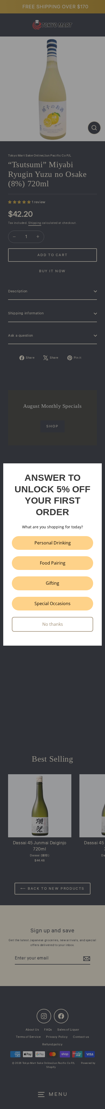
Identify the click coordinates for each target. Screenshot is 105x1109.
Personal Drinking (52, 543)
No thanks (52, 624)
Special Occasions (52, 603)
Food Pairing (52, 563)
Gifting (52, 583)
